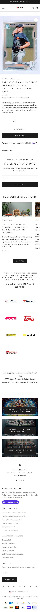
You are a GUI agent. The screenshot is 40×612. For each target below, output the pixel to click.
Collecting (7, 220)
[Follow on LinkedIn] (36, 586)
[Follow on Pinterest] (20, 586)
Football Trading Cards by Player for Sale (20, 431)
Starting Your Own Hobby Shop (12, 520)
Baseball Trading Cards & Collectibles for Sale (20, 410)
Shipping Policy (7, 540)
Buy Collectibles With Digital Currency (14, 513)
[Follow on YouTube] (25, 586)
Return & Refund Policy (9, 547)
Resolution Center (7, 558)
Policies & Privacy (8, 551)
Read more (5, 251)
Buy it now (20, 136)
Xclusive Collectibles (11, 79)
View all (20, 261)
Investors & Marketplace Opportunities (14, 516)
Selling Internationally (8, 527)
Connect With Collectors (10, 530)
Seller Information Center (10, 523)
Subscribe (20, 184)
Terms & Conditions (8, 543)
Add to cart (20, 129)
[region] (20, 470)
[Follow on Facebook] (3, 586)
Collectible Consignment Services (12, 554)
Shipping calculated (16, 98)
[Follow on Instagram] (14, 586)
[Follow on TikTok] (31, 586)
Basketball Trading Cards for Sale (20, 451)
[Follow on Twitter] (9, 586)
